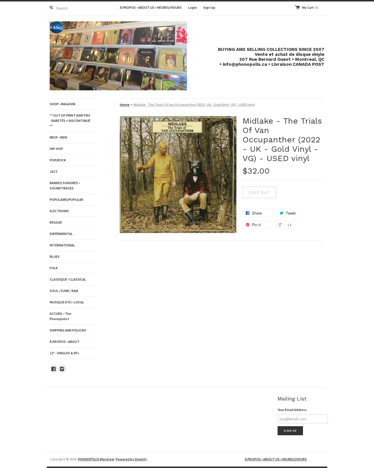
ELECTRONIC (59, 211)
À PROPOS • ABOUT (64, 341)
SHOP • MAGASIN (62, 104)
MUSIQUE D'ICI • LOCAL (67, 302)
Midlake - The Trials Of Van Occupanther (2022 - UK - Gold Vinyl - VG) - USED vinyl (194, 104)
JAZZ (54, 171)
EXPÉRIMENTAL (61, 234)
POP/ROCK (58, 160)
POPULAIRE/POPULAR (66, 199)
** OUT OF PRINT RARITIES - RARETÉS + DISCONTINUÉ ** (70, 120)
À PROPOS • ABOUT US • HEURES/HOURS (151, 7)
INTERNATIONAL (62, 245)
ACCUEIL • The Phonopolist (60, 316)
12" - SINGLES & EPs (64, 353)
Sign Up (209, 7)
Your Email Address (292, 409)
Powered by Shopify (131, 459)
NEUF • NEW (58, 137)
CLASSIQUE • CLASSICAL (68, 279)
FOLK (54, 268)
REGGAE (56, 222)
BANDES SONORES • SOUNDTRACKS (65, 185)
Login (192, 7)
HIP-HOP (56, 148)
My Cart (310, 7)
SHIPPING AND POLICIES (68, 330)
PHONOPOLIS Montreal (96, 459)
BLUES (55, 256)
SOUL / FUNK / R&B (64, 291)
